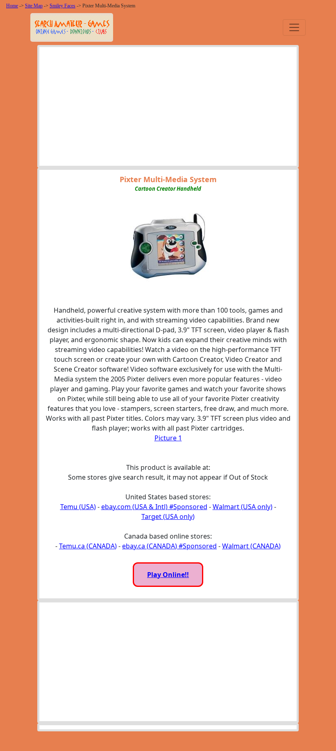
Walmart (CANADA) (251, 545)
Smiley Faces (62, 6)
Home (12, 6)
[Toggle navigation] (294, 27)
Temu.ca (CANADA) (88, 545)
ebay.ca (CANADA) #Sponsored (169, 545)
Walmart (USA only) (242, 506)
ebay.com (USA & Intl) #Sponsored (154, 506)
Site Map (34, 6)
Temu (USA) (78, 506)
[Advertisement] (168, 108)
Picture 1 (168, 437)
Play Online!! (168, 574)
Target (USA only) (168, 516)
